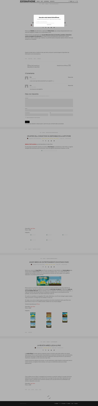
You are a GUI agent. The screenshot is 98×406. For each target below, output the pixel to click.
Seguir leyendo (49, 24)
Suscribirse (58, 21)
